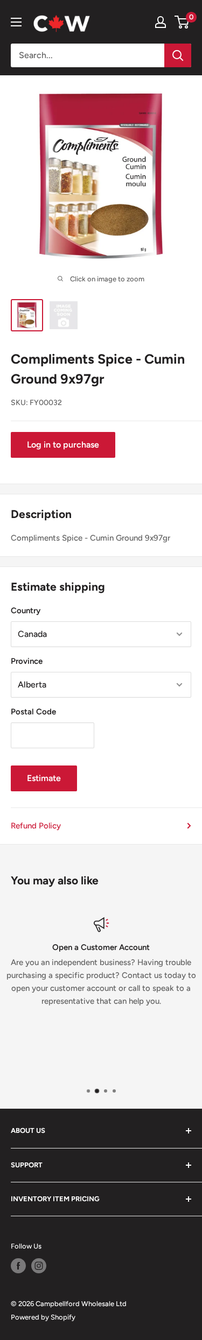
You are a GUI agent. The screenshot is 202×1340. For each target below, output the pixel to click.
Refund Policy (36, 826)
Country (25, 610)
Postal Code (33, 712)
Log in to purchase (63, 444)
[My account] (160, 22)
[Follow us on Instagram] (38, 1265)
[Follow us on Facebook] (18, 1265)
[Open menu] (16, 22)
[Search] (177, 55)
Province (27, 661)
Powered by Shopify (43, 1317)
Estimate (44, 778)
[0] (182, 22)
